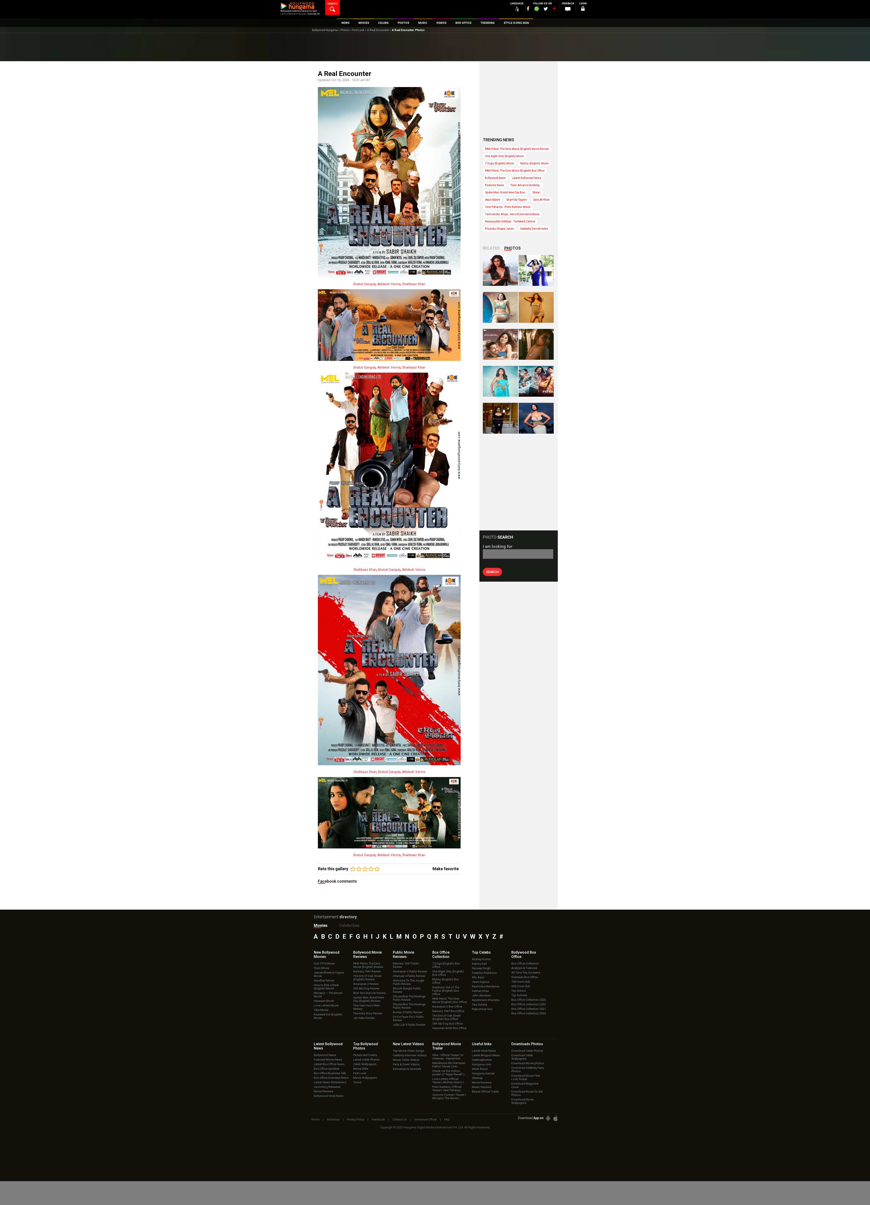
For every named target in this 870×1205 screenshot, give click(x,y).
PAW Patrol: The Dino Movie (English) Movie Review (517, 149)
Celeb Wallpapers (364, 1064)
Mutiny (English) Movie (534, 163)
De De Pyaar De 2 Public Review (408, 1018)
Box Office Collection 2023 (528, 999)
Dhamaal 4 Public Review (409, 976)
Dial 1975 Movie (324, 963)
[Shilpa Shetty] (500, 381)
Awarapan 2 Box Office (447, 1006)
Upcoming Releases (327, 1086)
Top (481, 952)
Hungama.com (481, 1064)
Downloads (527, 1044)
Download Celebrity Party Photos (527, 1069)
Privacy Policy (355, 1119)
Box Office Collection (525, 963)
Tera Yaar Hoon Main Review (366, 1007)
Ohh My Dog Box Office (447, 1023)
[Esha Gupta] (536, 418)
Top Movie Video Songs (408, 1050)
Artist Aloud (480, 1069)
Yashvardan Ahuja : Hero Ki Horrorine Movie (512, 214)
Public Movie (403, 954)
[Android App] (548, 1118)
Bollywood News (495, 178)
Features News (494, 185)
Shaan (536, 192)
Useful (482, 1044)
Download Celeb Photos (527, 1050)
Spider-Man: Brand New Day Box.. (505, 192)
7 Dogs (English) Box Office (446, 965)
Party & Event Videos (406, 1064)
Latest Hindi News (484, 1050)
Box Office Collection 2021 (528, 1009)
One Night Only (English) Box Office (448, 973)
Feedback (378, 1119)
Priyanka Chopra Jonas (499, 228)
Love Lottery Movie (326, 1005)
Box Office (441, 954)
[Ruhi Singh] (536, 307)
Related (491, 248)
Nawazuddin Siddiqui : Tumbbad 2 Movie (510, 221)
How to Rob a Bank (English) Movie (326, 986)
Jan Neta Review (364, 1018)
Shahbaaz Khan (413, 284)
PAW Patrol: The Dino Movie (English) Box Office (514, 170)
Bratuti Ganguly (364, 284)
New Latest (408, 1044)
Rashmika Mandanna (485, 986)
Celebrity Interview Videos (409, 1055)
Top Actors (518, 990)
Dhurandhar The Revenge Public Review (409, 998)
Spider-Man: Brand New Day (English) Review (368, 999)
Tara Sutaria (479, 1004)
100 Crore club (520, 981)
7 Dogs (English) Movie (499, 163)
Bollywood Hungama (325, 30)
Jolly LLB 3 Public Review (409, 1024)
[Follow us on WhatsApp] (536, 9)
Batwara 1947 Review (367, 971)
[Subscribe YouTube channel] (554, 9)
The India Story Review (367, 1013)
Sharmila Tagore (516, 199)
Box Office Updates (326, 1068)
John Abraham (481, 995)
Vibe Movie (321, 1010)
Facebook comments (337, 881)
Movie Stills (360, 1068)
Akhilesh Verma (389, 284)
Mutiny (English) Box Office (445, 981)
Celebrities (349, 925)
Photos (345, 30)
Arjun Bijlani (492, 199)
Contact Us (399, 1119)
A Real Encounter (378, 30)
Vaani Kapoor (481, 982)
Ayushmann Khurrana (486, 1000)
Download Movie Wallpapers (522, 1101)
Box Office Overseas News (331, 1077)
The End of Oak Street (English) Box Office (446, 1017)
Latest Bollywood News (526, 178)
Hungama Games (483, 1073)
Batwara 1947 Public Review (406, 965)
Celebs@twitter (482, 1060)
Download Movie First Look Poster (525, 1077)
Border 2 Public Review (408, 1012)
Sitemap (477, 1078)
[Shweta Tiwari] (500, 270)
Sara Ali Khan (541, 199)
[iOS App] (555, 1118)
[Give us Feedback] (567, 9)
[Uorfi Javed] (536, 270)
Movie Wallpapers (365, 1077)
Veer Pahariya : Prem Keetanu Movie (507, 207)
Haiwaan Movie (324, 1001)
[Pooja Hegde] (536, 344)
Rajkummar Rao (482, 1009)
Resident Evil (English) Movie (328, 1016)
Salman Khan (480, 991)
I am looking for (497, 546)
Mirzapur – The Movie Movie (328, 994)
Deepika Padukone (484, 972)
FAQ (447, 1119)
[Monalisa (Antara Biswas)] (500, 307)
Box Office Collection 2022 (528, 1004)
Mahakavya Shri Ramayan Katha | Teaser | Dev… (448, 1064)
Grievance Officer (425, 1119)
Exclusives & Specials (407, 1069)
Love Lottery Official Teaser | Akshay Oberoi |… (449, 1080)
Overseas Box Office (524, 977)
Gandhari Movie (324, 980)
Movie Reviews (323, 1091)
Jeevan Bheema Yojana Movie (329, 974)
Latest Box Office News (329, 1064)
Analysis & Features (524, 968)
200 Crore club (520, 986)
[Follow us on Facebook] (528, 8)
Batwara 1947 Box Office (448, 1011)
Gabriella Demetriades (534, 228)
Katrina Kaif (479, 963)
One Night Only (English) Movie (504, 156)
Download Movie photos (527, 1063)
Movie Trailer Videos (406, 1060)
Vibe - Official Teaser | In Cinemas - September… (447, 1056)
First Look (358, 30)
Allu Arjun (478, 977)
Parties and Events (365, 1055)
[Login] (583, 9)
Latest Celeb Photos (366, 1059)
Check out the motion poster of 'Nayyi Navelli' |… (449, 1072)
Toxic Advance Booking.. (525, 185)
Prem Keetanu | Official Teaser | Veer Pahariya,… (447, 1088)
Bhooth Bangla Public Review (407, 990)
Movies (320, 925)
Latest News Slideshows (330, 1082)
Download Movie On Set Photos (527, 1093)
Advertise (333, 1119)
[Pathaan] (536, 381)
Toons (357, 1082)
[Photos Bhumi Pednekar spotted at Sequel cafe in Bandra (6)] (500, 418)
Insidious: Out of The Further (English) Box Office (445, 991)
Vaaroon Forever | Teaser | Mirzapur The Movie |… (449, 1096)
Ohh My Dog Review (366, 988)
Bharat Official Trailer (485, 1091)
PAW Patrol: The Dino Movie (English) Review (368, 965)
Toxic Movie (321, 968)
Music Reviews (481, 1087)
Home (315, 1119)
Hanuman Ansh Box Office (449, 1028)
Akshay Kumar (481, 959)
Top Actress (519, 995)
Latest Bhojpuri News (486, 1055)
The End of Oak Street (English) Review (367, 977)
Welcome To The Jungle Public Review (408, 982)
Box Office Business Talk (330, 1073)
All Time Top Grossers (525, 972)
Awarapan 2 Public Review (410, 971)
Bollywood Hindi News (328, 1096)
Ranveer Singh (481, 968)
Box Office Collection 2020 (528, 1013)
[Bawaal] (500, 344)
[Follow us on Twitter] (546, 8)
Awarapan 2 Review (366, 984)
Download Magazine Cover (525, 1085)
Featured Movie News (328, 1059)
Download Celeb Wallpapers (522, 1057)
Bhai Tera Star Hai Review (369, 993)
